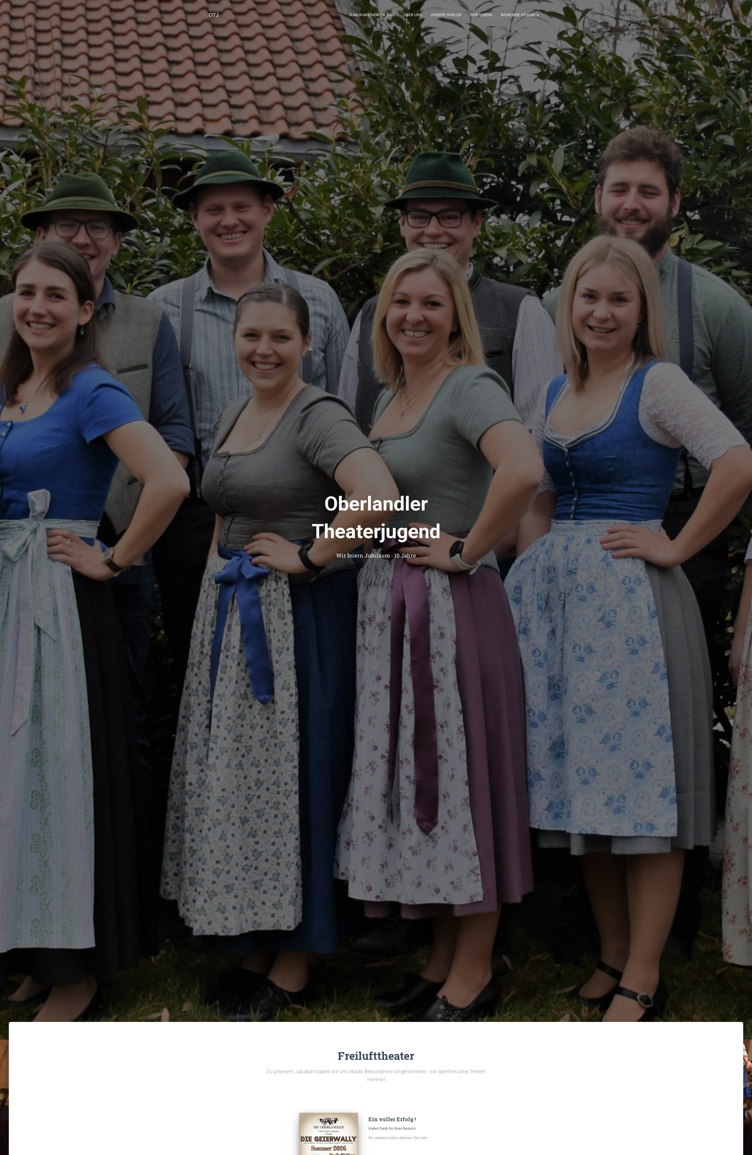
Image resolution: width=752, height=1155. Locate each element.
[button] (537, 15)
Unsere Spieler (446, 15)
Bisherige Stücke (518, 15)
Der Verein (481, 15)
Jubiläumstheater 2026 (372, 15)
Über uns (412, 15)
